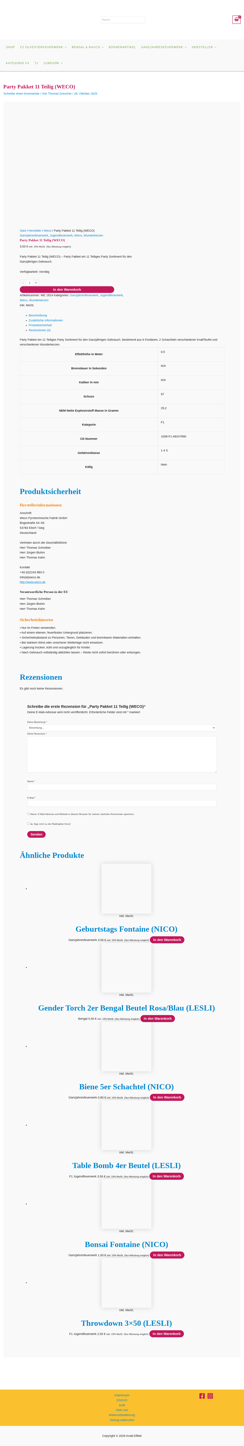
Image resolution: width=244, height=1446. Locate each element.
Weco (47, 230)
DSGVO (122, 1400)
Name (31, 781)
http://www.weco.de (32, 582)
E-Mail (31, 797)
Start (23, 230)
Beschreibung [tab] (38, 315)
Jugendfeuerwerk (61, 235)
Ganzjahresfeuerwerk (34, 235)
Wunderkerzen (93, 235)
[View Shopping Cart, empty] (236, 19)
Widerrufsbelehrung (122, 1415)
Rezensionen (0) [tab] (40, 330)
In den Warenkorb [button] (167, 940)
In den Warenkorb (67, 289)
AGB (122, 1405)
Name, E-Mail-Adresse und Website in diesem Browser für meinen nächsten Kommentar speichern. (82, 814)
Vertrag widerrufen (122, 1420)
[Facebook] (202, 1396)
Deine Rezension (37, 733)
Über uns (122, 1410)
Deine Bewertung (37, 722)
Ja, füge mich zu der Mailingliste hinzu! (50, 824)
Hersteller (35, 230)
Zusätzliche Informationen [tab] (46, 320)
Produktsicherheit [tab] (40, 325)
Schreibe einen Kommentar (21, 93)
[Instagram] (210, 1396)
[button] (65, 47)
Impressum (122, 1395)
